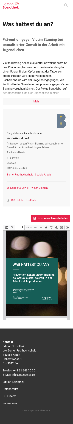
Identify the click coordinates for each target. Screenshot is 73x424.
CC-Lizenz (9, 396)
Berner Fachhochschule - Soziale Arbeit (29, 174)
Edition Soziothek (13, 382)
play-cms (36, 410)
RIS (13, 200)
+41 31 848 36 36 (24, 370)
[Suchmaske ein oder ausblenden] (66, 5)
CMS (25, 410)
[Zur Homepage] (11, 5)
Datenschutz (10, 389)
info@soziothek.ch (23, 374)
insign (47, 410)
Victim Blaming (39, 187)
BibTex (21, 200)
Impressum (10, 403)
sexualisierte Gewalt (18, 187)
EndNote (31, 200)
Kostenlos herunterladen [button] (52, 218)
